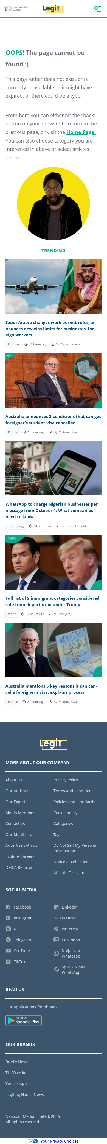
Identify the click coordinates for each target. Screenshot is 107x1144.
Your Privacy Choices (59, 1141)
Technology (16, 526)
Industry (14, 344)
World (12, 614)
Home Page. (81, 132)
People (13, 432)
